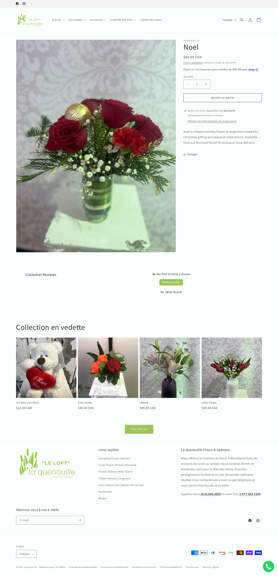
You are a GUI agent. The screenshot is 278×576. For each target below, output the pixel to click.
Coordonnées (192, 567)
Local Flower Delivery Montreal (118, 465)
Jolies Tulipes (209, 402)
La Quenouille (30, 567)
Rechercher (105, 491)
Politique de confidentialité (114, 567)
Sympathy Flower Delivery (114, 458)
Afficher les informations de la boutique (212, 121)
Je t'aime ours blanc (27, 402)
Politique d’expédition (171, 567)
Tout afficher (139, 429)
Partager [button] (192, 154)
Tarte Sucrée (85, 402)
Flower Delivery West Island (115, 471)
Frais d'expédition (193, 62)
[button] (58, 20)
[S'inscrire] (80, 520)
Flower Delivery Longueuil (114, 478)
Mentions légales (211, 567)
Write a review (171, 282)
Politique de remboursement (83, 567)
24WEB (62, 567)
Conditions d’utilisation (144, 567)
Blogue (103, 498)
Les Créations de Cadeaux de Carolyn (121, 485)
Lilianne (144, 402)
